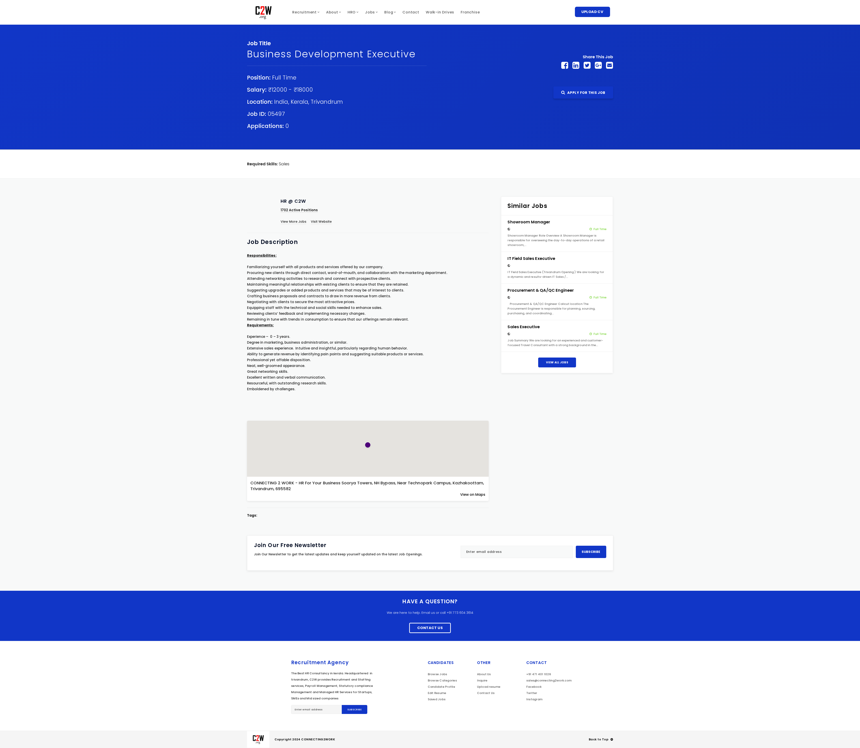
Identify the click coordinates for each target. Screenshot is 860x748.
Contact (410, 12)
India (281, 102)
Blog (388, 12)
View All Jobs (557, 362)
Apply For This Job (585, 92)
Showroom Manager (528, 222)
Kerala (299, 102)
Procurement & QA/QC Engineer (540, 290)
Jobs (370, 12)
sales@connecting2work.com (549, 680)
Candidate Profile (441, 687)
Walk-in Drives (440, 12)
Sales (284, 164)
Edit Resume (437, 693)
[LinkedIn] (575, 65)
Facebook (534, 687)
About (332, 12)
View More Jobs (294, 221)
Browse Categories (442, 680)
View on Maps (473, 494)
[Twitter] (587, 65)
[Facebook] (564, 65)
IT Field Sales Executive (531, 258)
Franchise (470, 12)
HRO (352, 12)
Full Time (284, 78)
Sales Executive (523, 327)
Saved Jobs (437, 699)
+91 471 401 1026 (538, 674)
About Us (484, 674)
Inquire (482, 680)
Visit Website (321, 221)
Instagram (534, 699)
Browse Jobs (437, 674)
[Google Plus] (598, 65)
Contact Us (430, 627)
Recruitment (304, 12)
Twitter (531, 693)
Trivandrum (327, 102)
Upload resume (488, 687)
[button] (368, 445)
